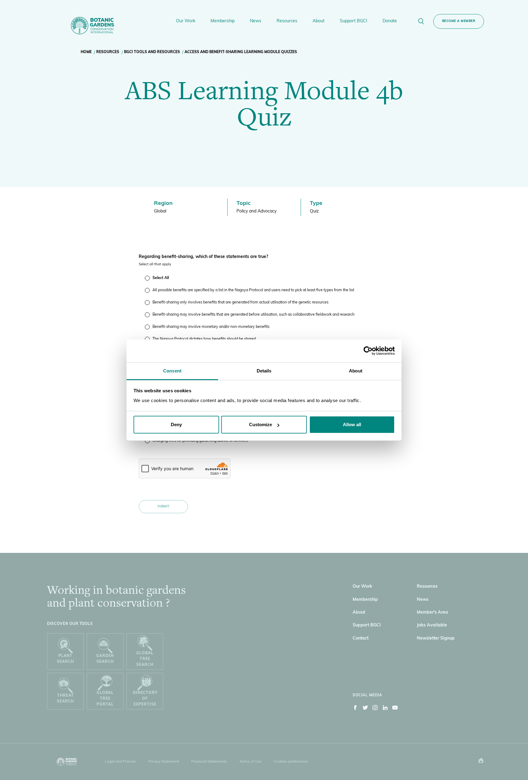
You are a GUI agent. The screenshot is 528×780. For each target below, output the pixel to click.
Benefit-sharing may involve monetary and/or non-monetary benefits (211, 327)
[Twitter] (365, 709)
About (359, 612)
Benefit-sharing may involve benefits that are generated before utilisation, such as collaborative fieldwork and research (253, 315)
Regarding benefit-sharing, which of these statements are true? (203, 257)
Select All (160, 278)
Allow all (352, 424)
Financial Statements (209, 762)
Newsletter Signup (436, 638)
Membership (365, 599)
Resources (107, 52)
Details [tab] (264, 370)
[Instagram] (375, 709)
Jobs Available (432, 625)
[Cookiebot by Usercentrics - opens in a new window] (368, 350)
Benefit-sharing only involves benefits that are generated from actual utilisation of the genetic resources (240, 302)
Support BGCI (367, 625)
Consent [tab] (172, 370)
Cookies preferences (291, 762)
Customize (260, 424)
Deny (176, 424)
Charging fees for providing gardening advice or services (200, 441)
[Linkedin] (385, 709)
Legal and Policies (120, 762)
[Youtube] (395, 709)
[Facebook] (355, 709)
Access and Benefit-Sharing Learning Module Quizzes (241, 52)
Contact (361, 638)
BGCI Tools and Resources (152, 52)
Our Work (362, 586)
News (422, 599)
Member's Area (432, 612)
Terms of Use (250, 762)
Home (86, 52)
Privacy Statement (163, 762)
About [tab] (355, 370)
